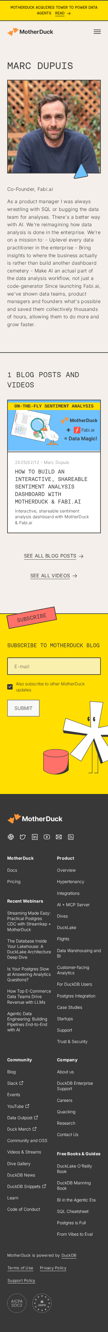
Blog (11, 1071)
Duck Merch (19, 1129)
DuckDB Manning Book (74, 1185)
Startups (65, 1018)
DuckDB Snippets (23, 1186)
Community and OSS (27, 1140)
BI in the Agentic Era (76, 1199)
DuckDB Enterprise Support (75, 1086)
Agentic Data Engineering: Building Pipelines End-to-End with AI (27, 1022)
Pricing (13, 881)
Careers (64, 1100)
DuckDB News (21, 1174)
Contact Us (67, 1134)
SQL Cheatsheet (72, 1211)
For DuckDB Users (74, 984)
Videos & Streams (24, 1151)
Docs (12, 870)
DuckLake (66, 927)
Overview (66, 870)
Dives (62, 916)
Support (64, 1030)
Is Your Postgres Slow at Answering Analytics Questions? (29, 974)
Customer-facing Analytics (73, 970)
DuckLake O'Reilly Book (74, 1168)
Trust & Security (72, 1041)
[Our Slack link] (10, 836)
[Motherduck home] (30, 32)
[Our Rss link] (70, 836)
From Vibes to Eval (75, 1234)
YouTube (15, 1106)
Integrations (68, 893)
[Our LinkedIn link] (34, 836)
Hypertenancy (70, 881)
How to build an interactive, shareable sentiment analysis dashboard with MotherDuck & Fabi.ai (51, 486)
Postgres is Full (71, 1222)
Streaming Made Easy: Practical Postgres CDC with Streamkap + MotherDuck (29, 921)
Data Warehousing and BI (79, 953)
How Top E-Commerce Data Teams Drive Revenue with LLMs (29, 996)
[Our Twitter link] (22, 836)
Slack (12, 1083)
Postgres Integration (76, 995)
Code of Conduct (23, 1209)
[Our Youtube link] (46, 836)
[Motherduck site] (35, 819)
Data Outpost (19, 1117)
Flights (63, 938)
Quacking (66, 1111)
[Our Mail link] (58, 836)
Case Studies (69, 1007)
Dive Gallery (19, 1163)
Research (66, 1123)
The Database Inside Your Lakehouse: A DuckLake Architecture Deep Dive (29, 949)
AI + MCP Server (73, 904)
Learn (12, 1197)
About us (65, 1071)
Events (13, 1094)
